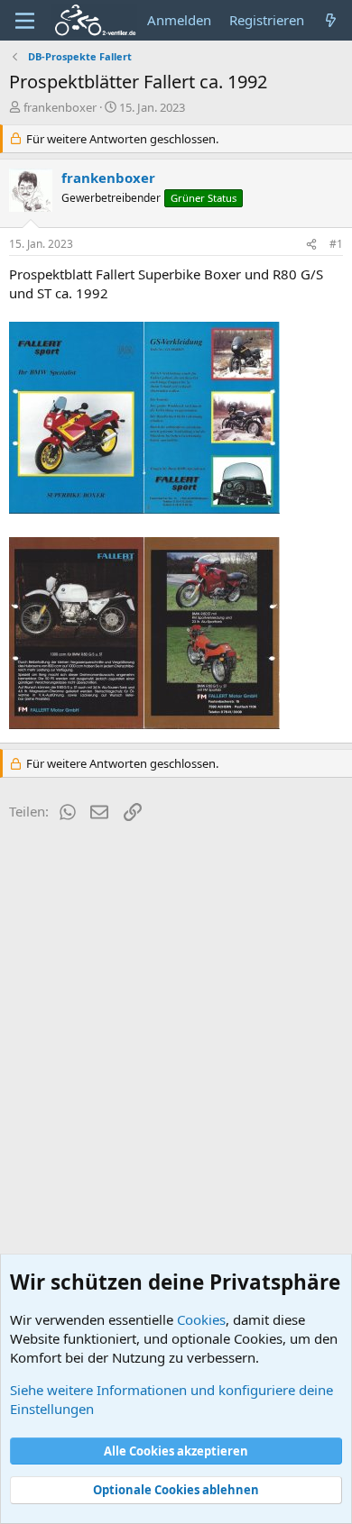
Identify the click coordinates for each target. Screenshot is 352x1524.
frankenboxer (60, 107)
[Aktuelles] (330, 20)
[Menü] (25, 21)
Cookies (201, 1319)
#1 (336, 243)
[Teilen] (311, 244)
